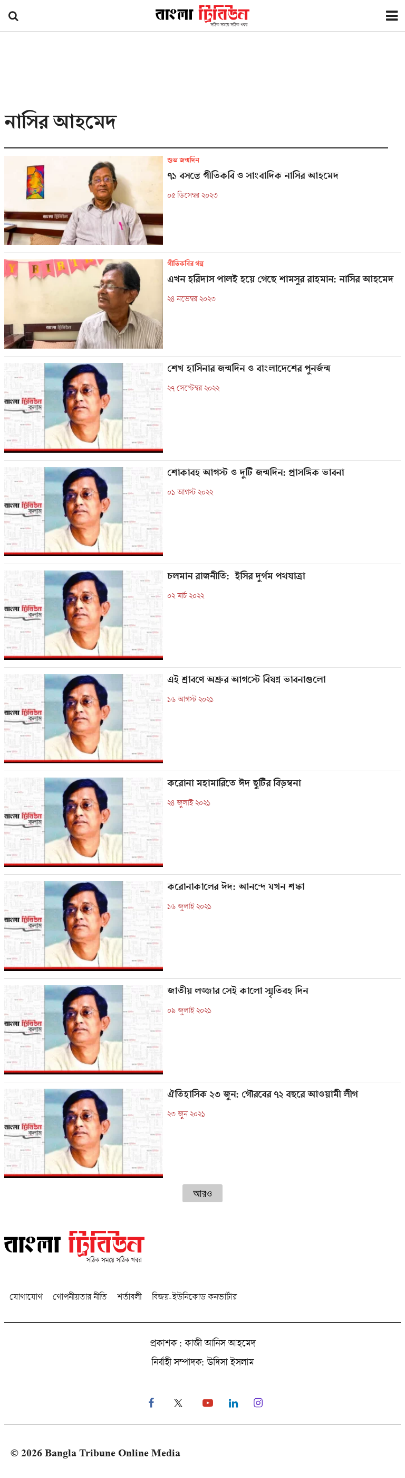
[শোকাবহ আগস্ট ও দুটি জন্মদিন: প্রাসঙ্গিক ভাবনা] (202, 515)
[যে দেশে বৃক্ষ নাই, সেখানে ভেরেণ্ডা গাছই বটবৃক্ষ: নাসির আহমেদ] (202, 307)
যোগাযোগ (25, 1297)
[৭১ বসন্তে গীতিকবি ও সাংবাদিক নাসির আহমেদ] (202, 204)
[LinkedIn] (233, 1403)
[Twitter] (178, 1403)
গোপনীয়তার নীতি (80, 1297)
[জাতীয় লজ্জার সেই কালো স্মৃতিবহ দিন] (202, 1033)
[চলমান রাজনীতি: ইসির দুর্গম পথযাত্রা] (202, 618)
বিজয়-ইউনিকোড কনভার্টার (194, 1297)
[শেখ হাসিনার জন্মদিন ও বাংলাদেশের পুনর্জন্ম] (202, 411)
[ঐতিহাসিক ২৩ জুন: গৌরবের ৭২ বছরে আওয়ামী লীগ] (202, 1133)
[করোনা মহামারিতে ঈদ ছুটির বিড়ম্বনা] (202, 826)
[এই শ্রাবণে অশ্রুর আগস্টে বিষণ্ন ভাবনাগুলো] (202, 722)
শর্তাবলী (129, 1297)
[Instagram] (258, 1403)
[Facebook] (151, 1403)
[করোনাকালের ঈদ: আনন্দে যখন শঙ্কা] (202, 929)
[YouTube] (207, 1403)
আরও (202, 1193)
